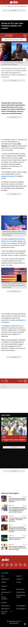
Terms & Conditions (4, 598)
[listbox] (14, 444)
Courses (18, 582)
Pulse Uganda (20, 608)
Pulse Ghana (4, 605)
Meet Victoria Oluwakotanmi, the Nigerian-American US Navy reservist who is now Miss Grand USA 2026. (17, 529)
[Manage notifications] (25, 624)
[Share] (25, 35)
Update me (5, 386)
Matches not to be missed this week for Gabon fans (17, 538)
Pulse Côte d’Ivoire (4, 612)
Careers (18, 579)
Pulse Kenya (4, 608)
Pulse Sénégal (20, 605)
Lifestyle (11, 505)
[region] (14, 444)
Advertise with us (5, 593)
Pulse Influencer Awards (20, 596)
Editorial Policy (20, 592)
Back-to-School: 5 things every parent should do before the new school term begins (18, 548)
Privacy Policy (20, 589)
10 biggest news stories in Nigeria (13, 440)
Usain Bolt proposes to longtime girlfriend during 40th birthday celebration (17, 500)
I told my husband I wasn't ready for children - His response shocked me (17, 519)
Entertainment (5, 579)
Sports (18, 576)
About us (3, 589)
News (5, 6)
